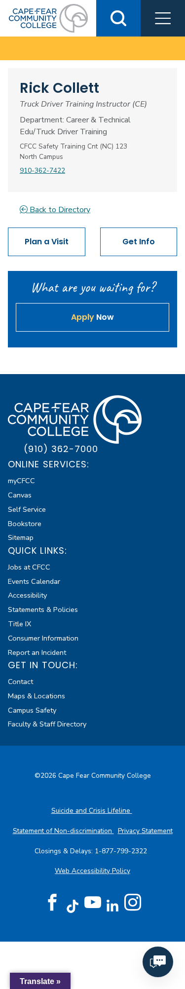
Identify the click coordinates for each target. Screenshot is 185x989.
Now (92, 317)
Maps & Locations (36, 696)
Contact (20, 681)
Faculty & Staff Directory (47, 724)
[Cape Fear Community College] (48, 17)
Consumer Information (43, 638)
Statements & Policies (43, 609)
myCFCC (21, 481)
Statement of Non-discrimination (63, 831)
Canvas (20, 495)
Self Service (27, 509)
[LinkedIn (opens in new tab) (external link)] (112, 906)
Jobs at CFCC (29, 567)
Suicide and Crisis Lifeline (91, 810)
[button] (163, 18)
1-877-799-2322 (122, 851)
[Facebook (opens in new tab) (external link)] (52, 902)
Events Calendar (34, 581)
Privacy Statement (145, 831)
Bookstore (24, 524)
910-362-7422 (42, 170)
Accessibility (27, 595)
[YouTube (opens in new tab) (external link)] (92, 902)
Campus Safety (32, 710)
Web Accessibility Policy (92, 870)
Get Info (138, 241)
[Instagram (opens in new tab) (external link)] (132, 902)
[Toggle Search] (118, 18)
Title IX (19, 624)
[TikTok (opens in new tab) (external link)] (72, 906)
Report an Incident (37, 652)
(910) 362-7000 (61, 449)
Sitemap (21, 537)
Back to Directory (59, 209)
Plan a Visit (47, 241)
